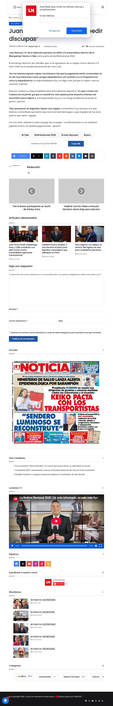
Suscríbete (76, 31)
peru (88, 135)
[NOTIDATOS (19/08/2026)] (21, 640)
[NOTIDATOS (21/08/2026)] (21, 616)
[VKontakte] (72, 156)
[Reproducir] (12, 545)
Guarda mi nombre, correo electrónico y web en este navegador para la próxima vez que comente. (56, 332)
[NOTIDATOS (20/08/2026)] (21, 628)
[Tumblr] (53, 156)
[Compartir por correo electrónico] (85, 156)
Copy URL (76, 143)
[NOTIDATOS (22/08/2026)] (21, 604)
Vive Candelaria (17, 458)
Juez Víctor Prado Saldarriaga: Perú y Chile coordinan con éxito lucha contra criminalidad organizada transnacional (23, 250)
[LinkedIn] (46, 156)
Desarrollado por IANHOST (70, 696)
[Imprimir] (92, 156)
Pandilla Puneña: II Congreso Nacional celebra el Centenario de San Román (50, 474)
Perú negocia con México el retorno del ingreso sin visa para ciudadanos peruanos (88, 247)
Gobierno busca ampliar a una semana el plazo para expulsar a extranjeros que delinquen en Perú (54, 248)
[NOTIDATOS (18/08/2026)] (21, 653)
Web (60, 321)
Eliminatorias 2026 (46, 135)
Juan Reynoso (70, 135)
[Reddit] (66, 156)
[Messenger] (79, 156)
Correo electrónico (18, 321)
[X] (28, 173)
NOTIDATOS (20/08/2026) (43, 624)
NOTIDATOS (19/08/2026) (43, 636)
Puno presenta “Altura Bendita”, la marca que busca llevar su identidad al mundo (52, 466)
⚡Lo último (15, 23)
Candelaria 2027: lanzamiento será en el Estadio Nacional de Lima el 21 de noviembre (55, 470)
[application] (56, 521)
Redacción (33, 46)
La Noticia (15, 17)
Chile (26, 135)
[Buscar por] (102, 8)
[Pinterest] (59, 156)
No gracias (54, 31)
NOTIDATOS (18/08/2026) (43, 649)
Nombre (13, 309)
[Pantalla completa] (100, 545)
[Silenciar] (96, 545)
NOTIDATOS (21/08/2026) (43, 612)
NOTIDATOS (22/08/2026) (43, 600)
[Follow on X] (39, 46)
